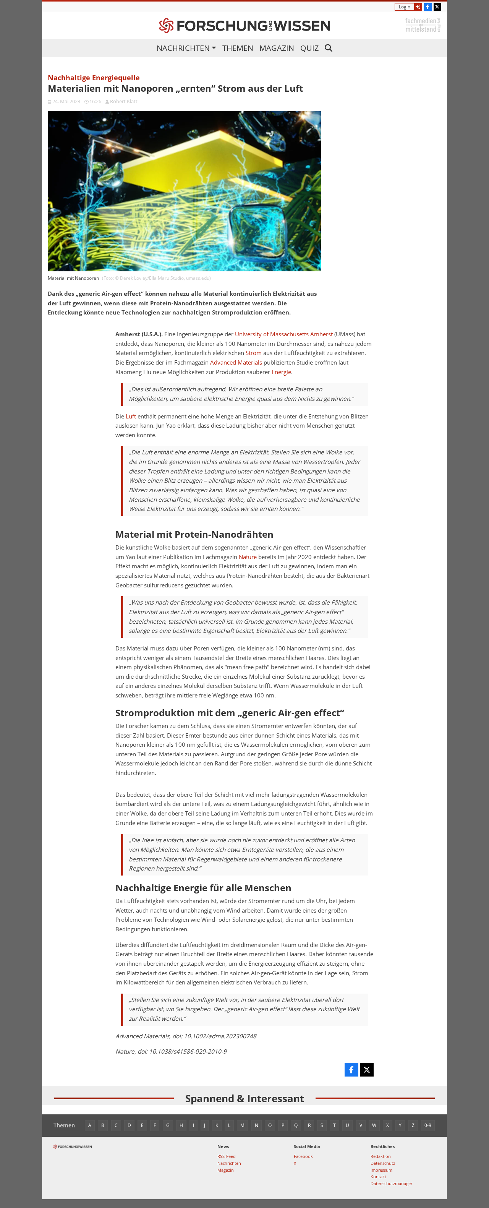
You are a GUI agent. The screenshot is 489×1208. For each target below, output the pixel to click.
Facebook (303, 1156)
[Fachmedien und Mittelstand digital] (423, 24)
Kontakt (378, 1176)
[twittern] (367, 1070)
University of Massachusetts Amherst (284, 334)
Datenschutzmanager (391, 1183)
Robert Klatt (124, 101)
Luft (131, 416)
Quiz (309, 48)
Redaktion (381, 1156)
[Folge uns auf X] (437, 7)
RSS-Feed (226, 1156)
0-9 (427, 1125)
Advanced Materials (236, 362)
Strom (254, 353)
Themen (237, 48)
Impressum (381, 1170)
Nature (248, 557)
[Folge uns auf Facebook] (428, 7)
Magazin (276, 48)
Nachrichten (183, 48)
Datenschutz (383, 1163)
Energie (281, 372)
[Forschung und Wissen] (244, 25)
